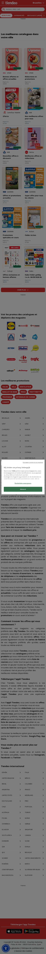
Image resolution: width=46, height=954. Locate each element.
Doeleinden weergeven (23, 483)
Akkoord (23, 489)
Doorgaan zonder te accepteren (33, 462)
